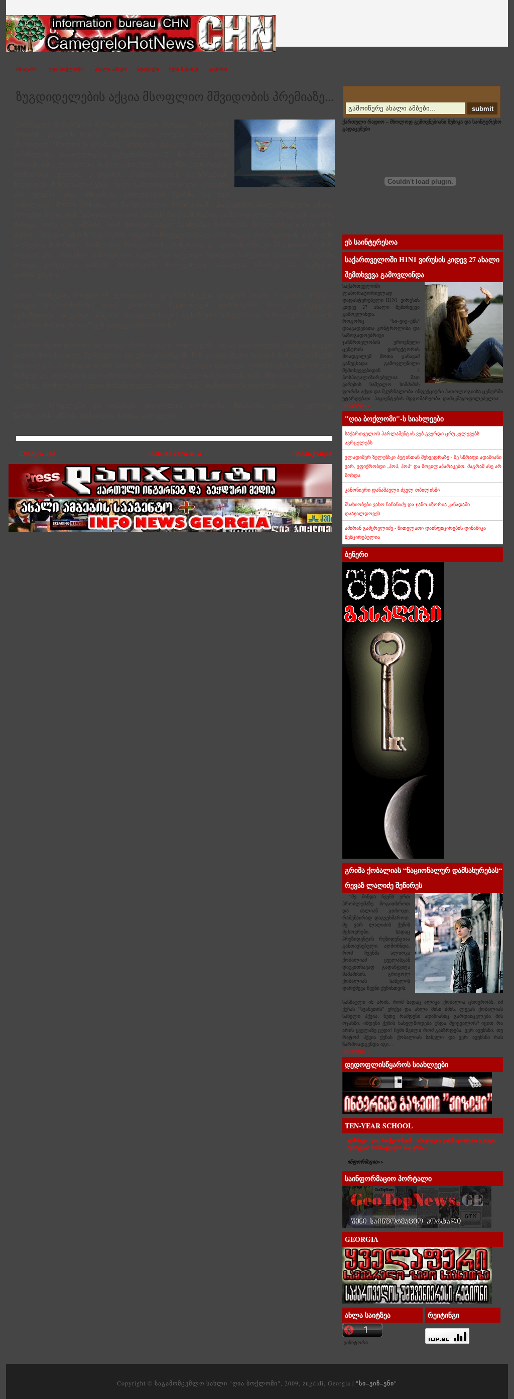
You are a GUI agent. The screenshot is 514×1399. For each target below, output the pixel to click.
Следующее (37, 453)
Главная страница (174, 453)
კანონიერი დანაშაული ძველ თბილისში (392, 489)
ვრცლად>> (356, 405)
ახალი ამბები (111, 69)
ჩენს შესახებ (183, 69)
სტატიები (148, 69)
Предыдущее (312, 453)
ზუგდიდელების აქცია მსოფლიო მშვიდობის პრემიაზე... (175, 96)
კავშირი (217, 69)
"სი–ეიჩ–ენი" (148, 23)
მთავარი (26, 69)
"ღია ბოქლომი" (66, 69)
